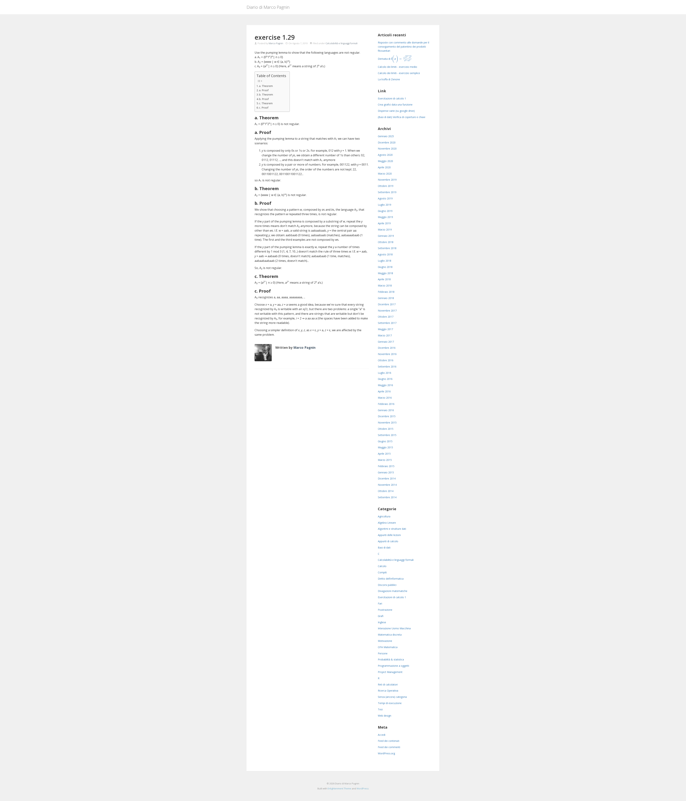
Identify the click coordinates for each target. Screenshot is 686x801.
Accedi (381, 734)
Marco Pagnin (276, 43)
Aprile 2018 (384, 279)
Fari (380, 603)
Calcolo (382, 566)
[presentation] (401, 58)
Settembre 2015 (387, 435)
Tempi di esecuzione (390, 703)
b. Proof (264, 99)
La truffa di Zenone (389, 79)
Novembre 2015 (387, 422)
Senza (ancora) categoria (392, 697)
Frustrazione (385, 609)
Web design (384, 715)
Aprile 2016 (384, 391)
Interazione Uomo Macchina (394, 628)
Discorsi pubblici (387, 585)
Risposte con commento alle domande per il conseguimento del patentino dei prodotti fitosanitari (403, 46)
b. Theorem (266, 94)
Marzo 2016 (385, 397)
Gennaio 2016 (386, 410)
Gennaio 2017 (386, 341)
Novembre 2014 (387, 484)
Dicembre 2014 (387, 478)
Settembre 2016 (387, 366)
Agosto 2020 (385, 154)
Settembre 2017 (387, 323)
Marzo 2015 (385, 460)
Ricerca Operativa (388, 690)
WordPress (363, 788)
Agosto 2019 (385, 198)
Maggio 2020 (385, 161)
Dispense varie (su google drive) (396, 110)
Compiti (382, 572)
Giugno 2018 (385, 267)
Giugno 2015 (385, 441)
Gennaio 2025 (386, 136)
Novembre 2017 (387, 310)
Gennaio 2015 (386, 472)
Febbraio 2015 (386, 466)
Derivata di (394, 58)
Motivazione (385, 641)
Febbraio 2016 (386, 404)
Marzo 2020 (385, 173)
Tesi (380, 709)
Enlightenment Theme (339, 788)
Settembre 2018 (387, 248)
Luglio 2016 (384, 372)
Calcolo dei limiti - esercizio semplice (399, 73)
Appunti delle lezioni (389, 535)
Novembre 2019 (387, 179)
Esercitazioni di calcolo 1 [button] (392, 98)
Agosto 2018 (385, 254)
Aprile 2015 (384, 453)
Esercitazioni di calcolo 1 (392, 597)
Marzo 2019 (385, 229)
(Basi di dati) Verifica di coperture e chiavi (401, 117)
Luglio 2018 (384, 260)
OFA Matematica (387, 647)
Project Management (390, 672)
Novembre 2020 (387, 148)
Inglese (382, 622)
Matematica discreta (390, 634)
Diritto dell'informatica (391, 578)
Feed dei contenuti (388, 741)
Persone (382, 653)
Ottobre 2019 (385, 186)
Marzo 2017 (385, 335)
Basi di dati (384, 547)
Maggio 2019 (385, 217)
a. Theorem (266, 86)
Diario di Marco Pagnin (268, 7)
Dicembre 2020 (387, 142)
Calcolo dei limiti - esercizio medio (397, 66)
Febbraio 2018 (386, 291)
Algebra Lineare (387, 522)
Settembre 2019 (387, 192)
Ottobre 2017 (385, 316)
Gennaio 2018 (386, 298)
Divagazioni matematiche (392, 591)
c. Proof (263, 107)
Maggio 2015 (385, 447)
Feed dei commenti (389, 747)
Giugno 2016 (385, 379)
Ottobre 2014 (385, 491)
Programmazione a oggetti (393, 665)
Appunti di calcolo (388, 541)
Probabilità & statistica (391, 659)
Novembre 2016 (387, 354)
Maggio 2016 (385, 385)
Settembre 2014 (387, 497)
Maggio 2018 (385, 273)
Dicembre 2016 (387, 347)
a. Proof (264, 90)
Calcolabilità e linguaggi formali (341, 43)
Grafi (380, 616)
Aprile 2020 (384, 167)
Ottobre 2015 (385, 428)
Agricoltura (384, 516)
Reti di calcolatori (388, 684)
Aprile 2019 (384, 223)
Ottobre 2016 (385, 360)
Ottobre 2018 (385, 242)
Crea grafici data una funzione (395, 104)
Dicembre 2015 (387, 416)
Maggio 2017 (385, 329)
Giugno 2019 (385, 211)
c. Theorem (266, 103)
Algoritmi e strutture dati (392, 528)
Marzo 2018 (385, 285)
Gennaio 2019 (386, 235)
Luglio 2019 (384, 204)
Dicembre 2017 (387, 304)
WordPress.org (386, 753)
